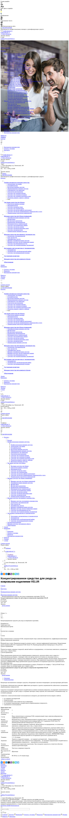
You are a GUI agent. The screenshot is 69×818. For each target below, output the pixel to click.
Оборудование (8, 122)
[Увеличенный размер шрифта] (2, 7)
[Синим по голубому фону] (1, 14)
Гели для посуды (12, 104)
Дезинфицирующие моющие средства (18, 85)
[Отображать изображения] (2, 17)
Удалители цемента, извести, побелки (18, 69)
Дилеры (3, 137)
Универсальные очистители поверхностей (19, 82)
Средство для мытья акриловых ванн (18, 96)
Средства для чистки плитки (15, 95)
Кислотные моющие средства (15, 58)
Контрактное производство (12, 132)
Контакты (3, 773)
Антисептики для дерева (14, 55)
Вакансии (7, 131)
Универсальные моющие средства (17, 99)
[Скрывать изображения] (1, 19)
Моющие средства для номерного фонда (15, 120)
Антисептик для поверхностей (16, 102)
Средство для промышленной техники (18, 117)
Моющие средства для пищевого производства (17, 101)
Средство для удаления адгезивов (17, 66)
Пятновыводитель (12, 75)
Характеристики (9, 679)
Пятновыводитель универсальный (17, 92)
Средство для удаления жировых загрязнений (20, 111)
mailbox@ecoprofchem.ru (8, 38)
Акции (3, 125)
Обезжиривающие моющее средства (17, 60)
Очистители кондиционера (15, 63)
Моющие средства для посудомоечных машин (20, 108)
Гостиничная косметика (11, 119)
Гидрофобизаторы (12, 57)
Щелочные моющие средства (15, 70)
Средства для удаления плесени (16, 64)
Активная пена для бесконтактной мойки (19, 116)
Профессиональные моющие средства (15, 54)
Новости (3, 135)
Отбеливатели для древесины (15, 61)
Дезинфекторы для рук (14, 105)
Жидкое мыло (11, 87)
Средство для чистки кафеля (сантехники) (19, 79)
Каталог (3, 51)
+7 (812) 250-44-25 (6, 34)
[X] (9, 574)
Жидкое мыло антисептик (14, 89)
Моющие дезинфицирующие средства (18, 107)
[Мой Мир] (6, 574)
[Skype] (16, 574)
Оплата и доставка (9, 129)
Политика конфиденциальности (10, 805)
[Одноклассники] (4, 574)
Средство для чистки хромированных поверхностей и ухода (24, 81)
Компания (4, 127)
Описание (7, 678)
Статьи (3, 139)
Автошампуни (11, 114)
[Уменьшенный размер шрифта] (1, 3)
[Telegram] (18, 574)
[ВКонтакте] (2, 574)
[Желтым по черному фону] (1, 12)
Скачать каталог (5, 48)
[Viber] (11, 574)
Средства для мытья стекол (15, 76)
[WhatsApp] (13, 574)
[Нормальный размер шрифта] (2, 4)
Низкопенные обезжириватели (16, 90)
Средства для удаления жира (15, 78)
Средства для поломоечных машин (17, 93)
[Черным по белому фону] (1, 10)
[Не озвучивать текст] (1, 24)
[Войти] (1, 142)
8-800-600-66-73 (7, 31)
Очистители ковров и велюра (15, 73)
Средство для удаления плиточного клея (19, 67)
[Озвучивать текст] (2, 22)
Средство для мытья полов (15, 98)
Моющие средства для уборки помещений (16, 84)
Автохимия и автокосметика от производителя (17, 113)
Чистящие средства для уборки (13, 72)
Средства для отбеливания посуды (17, 110)
